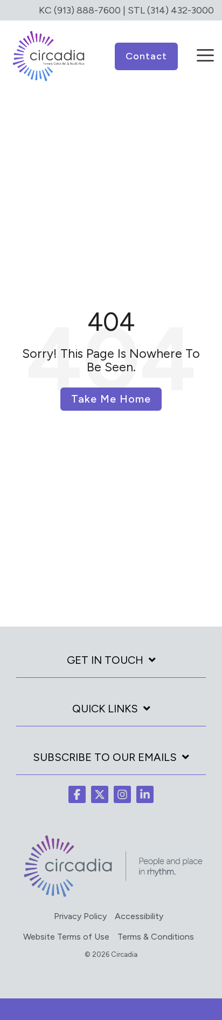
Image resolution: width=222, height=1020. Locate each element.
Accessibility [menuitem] (139, 916)
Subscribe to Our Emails (105, 757)
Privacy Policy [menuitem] (80, 916)
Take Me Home (111, 398)
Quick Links (105, 708)
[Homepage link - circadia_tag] (111, 895)
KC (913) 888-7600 (80, 10)
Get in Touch (105, 660)
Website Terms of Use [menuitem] (66, 936)
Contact (146, 56)
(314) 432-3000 (180, 10)
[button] (205, 48)
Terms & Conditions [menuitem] (155, 936)
